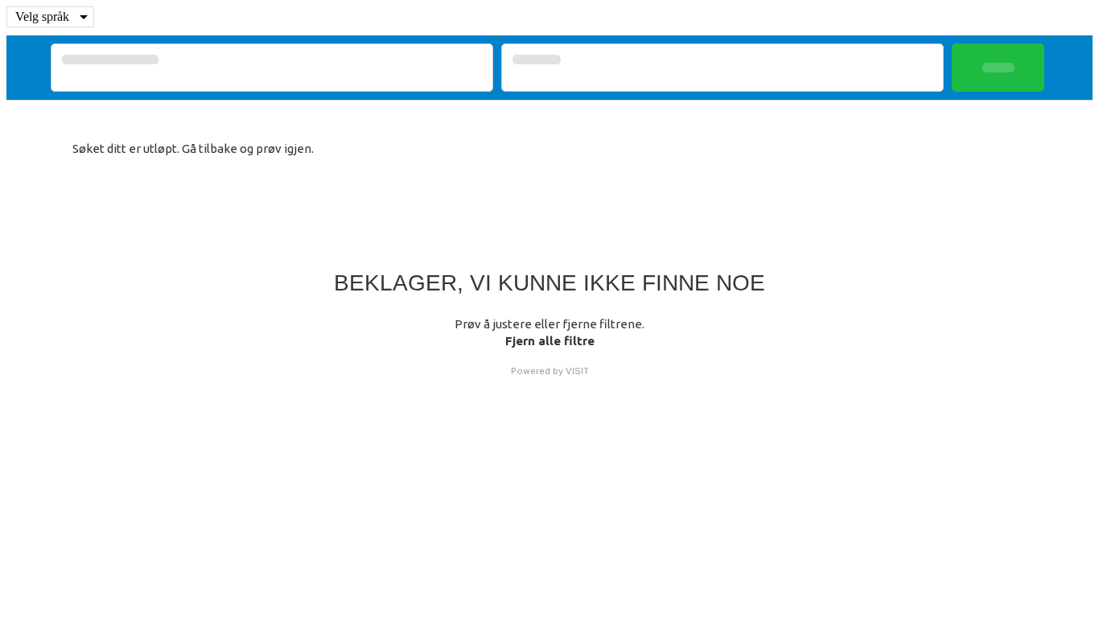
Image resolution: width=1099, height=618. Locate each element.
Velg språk (42, 16)
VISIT (577, 371)
